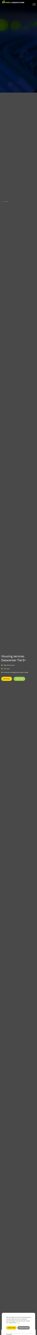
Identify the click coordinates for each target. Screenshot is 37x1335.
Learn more (19, 679)
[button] (3, 202)
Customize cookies (23, 1327)
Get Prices (7, 679)
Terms (18, 1322)
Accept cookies (11, 1327)
